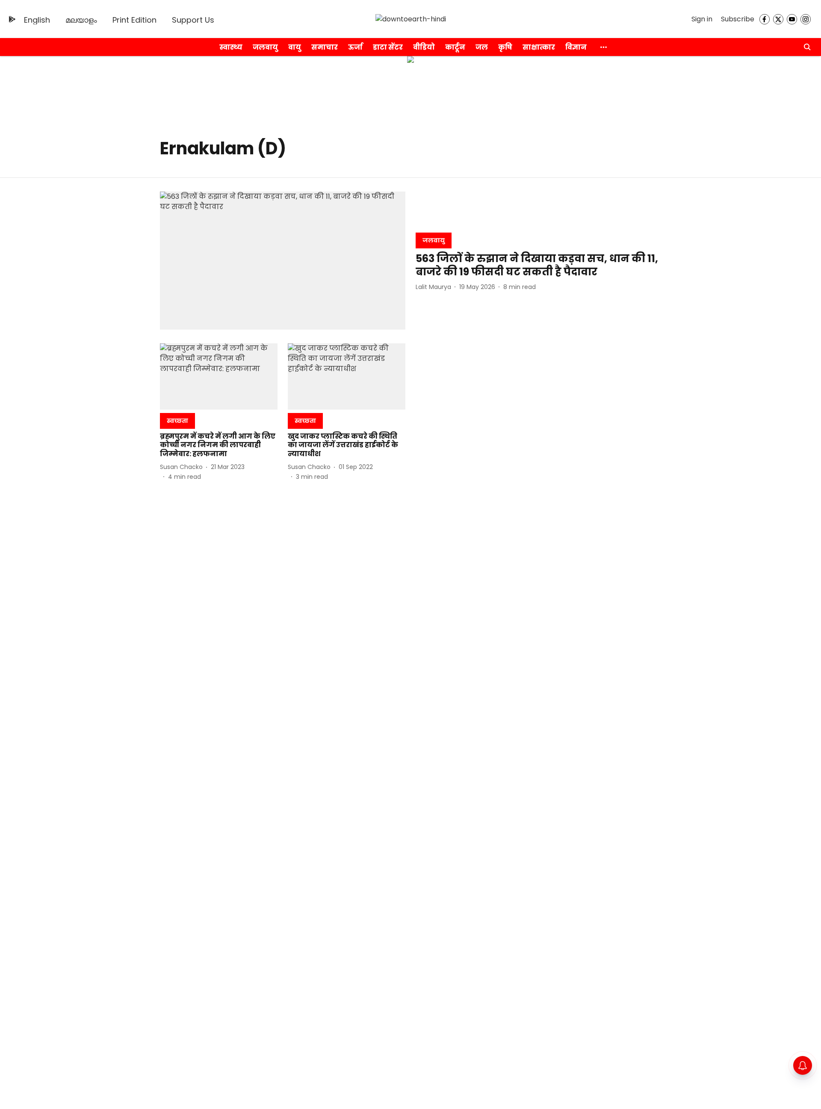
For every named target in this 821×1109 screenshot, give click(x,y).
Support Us (193, 20)
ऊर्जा (355, 47)
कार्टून (455, 47)
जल (481, 47)
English (37, 20)
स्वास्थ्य (230, 47)
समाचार (324, 47)
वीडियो (424, 47)
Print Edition (134, 20)
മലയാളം (81, 20)
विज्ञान (576, 47)
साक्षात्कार (539, 47)
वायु (294, 47)
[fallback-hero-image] (282, 261)
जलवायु (265, 47)
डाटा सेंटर (388, 47)
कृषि (505, 47)
